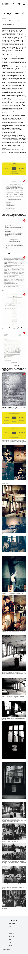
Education (11, 933)
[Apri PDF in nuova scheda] (24, 181)
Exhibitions (11, 930)
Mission (10, 942)
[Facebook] (11, 920)
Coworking (11, 936)
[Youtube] (16, 920)
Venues (10, 945)
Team (10, 939)
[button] (24, 4)
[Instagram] (14, 920)
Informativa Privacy (6, 949)
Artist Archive (12, 923)
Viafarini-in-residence (14, 926)
